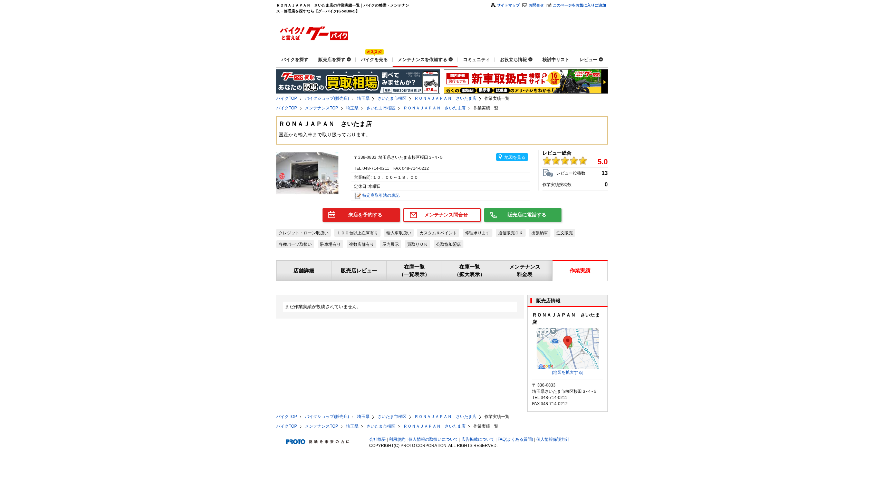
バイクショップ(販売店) (327, 98)
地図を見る (515, 157)
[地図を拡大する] (567, 372)
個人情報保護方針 (552, 439)
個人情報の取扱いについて (433, 439)
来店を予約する (365, 214)
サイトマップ (508, 5)
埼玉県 (363, 98)
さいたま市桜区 (391, 98)
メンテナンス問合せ (446, 214)
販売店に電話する (527, 214)
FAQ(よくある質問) (515, 439)
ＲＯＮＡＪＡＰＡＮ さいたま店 (445, 98)
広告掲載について (477, 439)
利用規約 (397, 439)
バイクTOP (286, 98)
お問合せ (536, 5)
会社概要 (377, 439)
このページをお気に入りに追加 (579, 5)
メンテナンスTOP (321, 108)
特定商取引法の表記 (381, 195)
